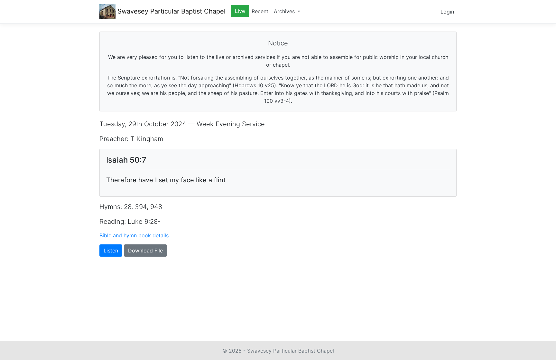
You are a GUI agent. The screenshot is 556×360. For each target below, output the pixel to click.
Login (447, 11)
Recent (260, 11)
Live (240, 11)
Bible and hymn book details (134, 235)
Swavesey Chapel (171, 11)
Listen (111, 250)
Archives (285, 11)
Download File (145, 250)
